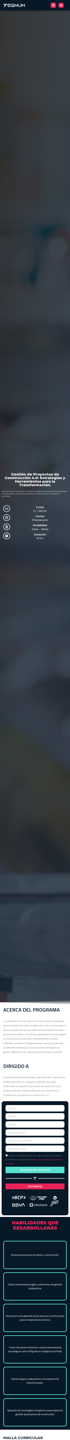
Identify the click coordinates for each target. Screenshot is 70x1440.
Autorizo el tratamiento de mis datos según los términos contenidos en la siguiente (34, 1159)
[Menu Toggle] (61, 5)
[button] (53, 5)
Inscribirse (35, 1186)
